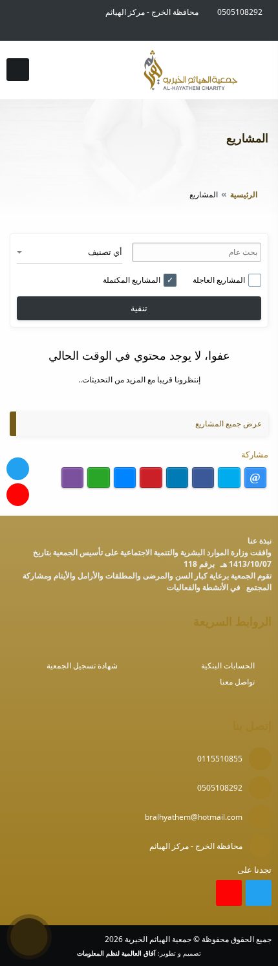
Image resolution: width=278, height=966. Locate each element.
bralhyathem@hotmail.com (193, 816)
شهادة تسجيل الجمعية (82, 665)
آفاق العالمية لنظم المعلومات (116, 953)
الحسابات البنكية (228, 665)
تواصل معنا (237, 681)
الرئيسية (243, 194)
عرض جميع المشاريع (228, 423)
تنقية (139, 308)
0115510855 (219, 758)
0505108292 (239, 11)
